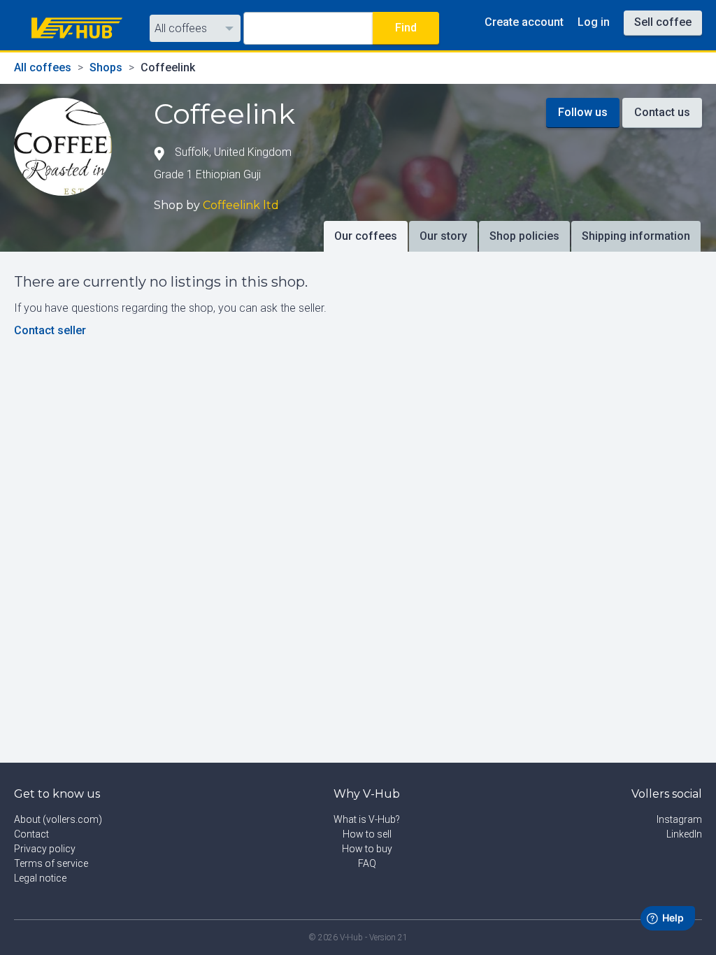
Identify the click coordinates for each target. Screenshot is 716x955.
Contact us (662, 112)
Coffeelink (168, 67)
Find (406, 27)
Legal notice (40, 878)
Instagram (679, 819)
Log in (594, 22)
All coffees (181, 28)
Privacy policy (45, 848)
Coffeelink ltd (241, 205)
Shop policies (524, 236)
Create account (524, 22)
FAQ (367, 863)
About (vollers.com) (58, 819)
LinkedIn (684, 834)
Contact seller (50, 330)
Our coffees (365, 236)
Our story (443, 236)
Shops (106, 67)
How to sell (367, 834)
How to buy (367, 848)
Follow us (583, 112)
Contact (31, 834)
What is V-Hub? (367, 819)
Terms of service (51, 863)
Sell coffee (663, 22)
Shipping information (636, 236)
